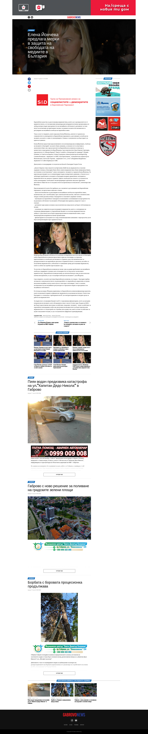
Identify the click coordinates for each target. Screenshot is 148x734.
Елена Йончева (56, 315)
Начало (65, 725)
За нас (70, 725)
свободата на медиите (72, 317)
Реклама (76, 725)
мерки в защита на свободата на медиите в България (49, 317)
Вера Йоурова (47, 315)
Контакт (82, 725)
